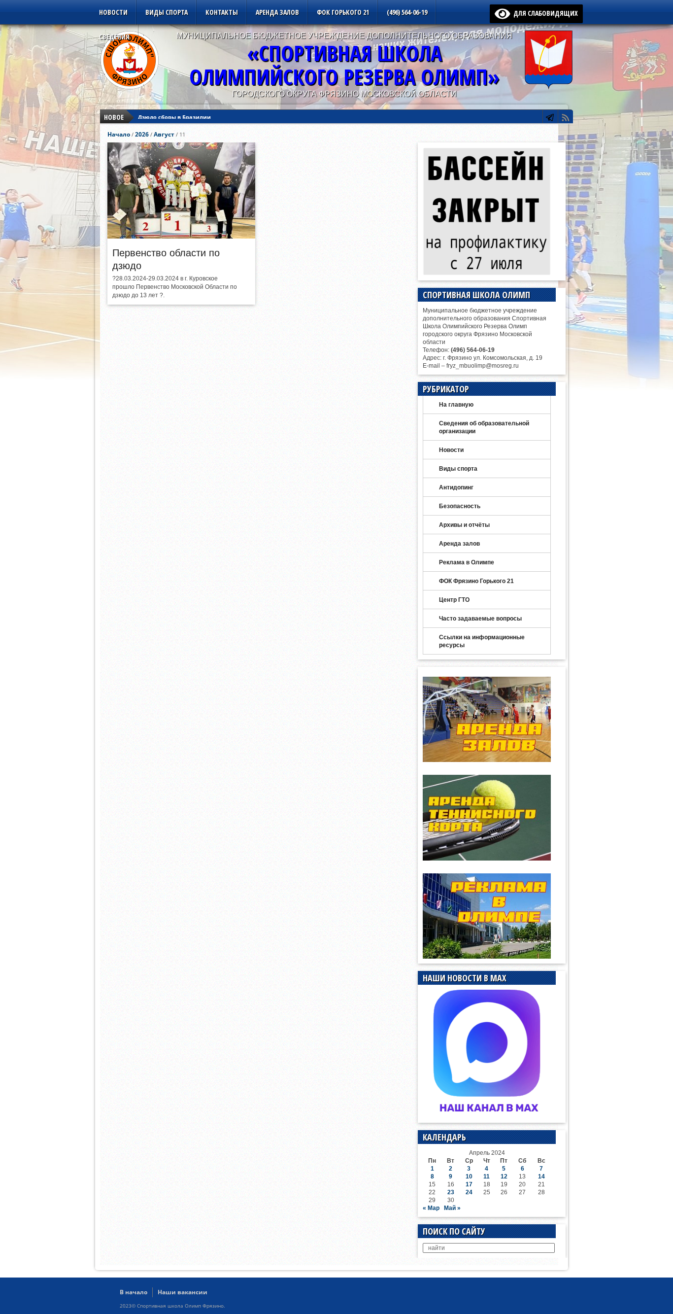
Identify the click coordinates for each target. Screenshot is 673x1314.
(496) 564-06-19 (407, 12)
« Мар (431, 1208)
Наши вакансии (182, 1292)
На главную (456, 404)
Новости (113, 12)
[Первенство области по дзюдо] (181, 236)
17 (469, 1184)
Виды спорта (166, 12)
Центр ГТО (454, 599)
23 (450, 1192)
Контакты (221, 12)
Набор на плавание (166, 117)
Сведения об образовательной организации (484, 427)
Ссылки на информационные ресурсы (482, 641)
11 (486, 1176)
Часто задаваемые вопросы (480, 618)
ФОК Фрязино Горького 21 (476, 581)
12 (504, 1176)
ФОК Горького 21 (343, 12)
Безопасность (459, 506)
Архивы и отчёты (464, 524)
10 (469, 1176)
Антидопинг (456, 487)
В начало (133, 1292)
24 (469, 1192)
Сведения (114, 36)
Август (164, 134)
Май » (452, 1208)
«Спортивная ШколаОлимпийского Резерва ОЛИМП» (344, 64)
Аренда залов (277, 12)
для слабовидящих (544, 13)
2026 (142, 134)
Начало (118, 134)
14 (541, 1176)
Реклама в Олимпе (466, 562)
